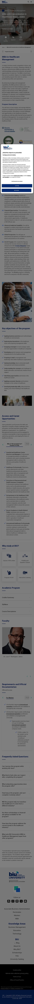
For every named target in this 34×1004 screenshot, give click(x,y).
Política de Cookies (18, 175)
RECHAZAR (16, 190)
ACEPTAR (17, 185)
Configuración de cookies (17, 181)
